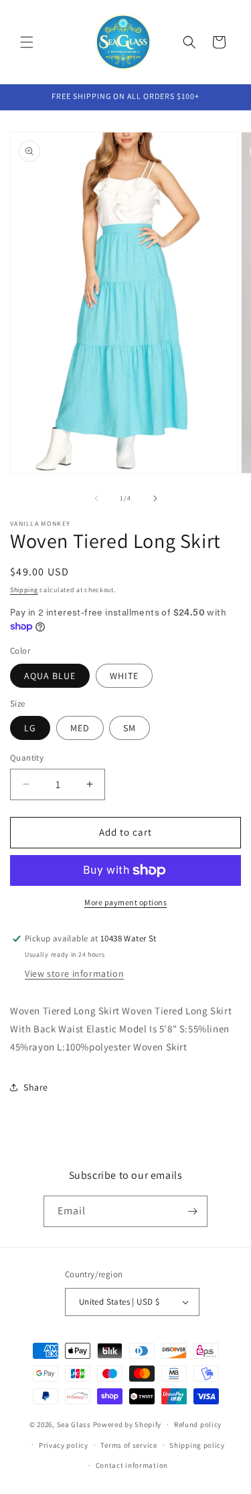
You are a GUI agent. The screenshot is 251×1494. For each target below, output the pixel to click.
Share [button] (35, 1087)
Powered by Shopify (127, 1424)
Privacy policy (63, 1445)
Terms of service (128, 1445)
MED (80, 728)
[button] (26, 42)
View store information (74, 973)
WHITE (124, 676)
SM (129, 728)
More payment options (125, 902)
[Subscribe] (192, 1211)
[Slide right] (155, 498)
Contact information (132, 1465)
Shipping (24, 589)
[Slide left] (96, 498)
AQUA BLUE (50, 676)
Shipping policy (197, 1445)
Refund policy (198, 1424)
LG (30, 728)
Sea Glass (74, 1424)
